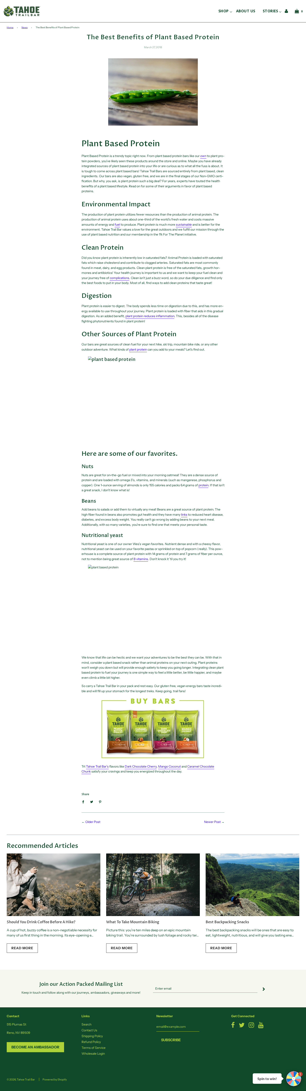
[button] (294, 1079)
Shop (223, 11)
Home (10, 27)
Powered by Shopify (55, 1079)
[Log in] (286, 11)
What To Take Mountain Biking (132, 922)
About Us (245, 11)
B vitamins (141, 559)
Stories (270, 11)
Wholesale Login (93, 1054)
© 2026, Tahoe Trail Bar (21, 1079)
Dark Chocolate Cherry (141, 766)
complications (119, 278)
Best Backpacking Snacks (227, 922)
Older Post (92, 822)
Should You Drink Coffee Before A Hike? (41, 922)
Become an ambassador (35, 1047)
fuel (117, 225)
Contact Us (89, 1030)
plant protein (138, 349)
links (184, 515)
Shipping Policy (92, 1036)
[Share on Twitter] (92, 802)
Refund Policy (91, 1042)
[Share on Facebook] (84, 802)
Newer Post (212, 822)
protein (203, 485)
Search (86, 1024)
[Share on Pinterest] (100, 802)
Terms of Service (94, 1048)
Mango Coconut (169, 766)
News (25, 27)
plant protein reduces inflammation (149, 316)
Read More (22, 948)
